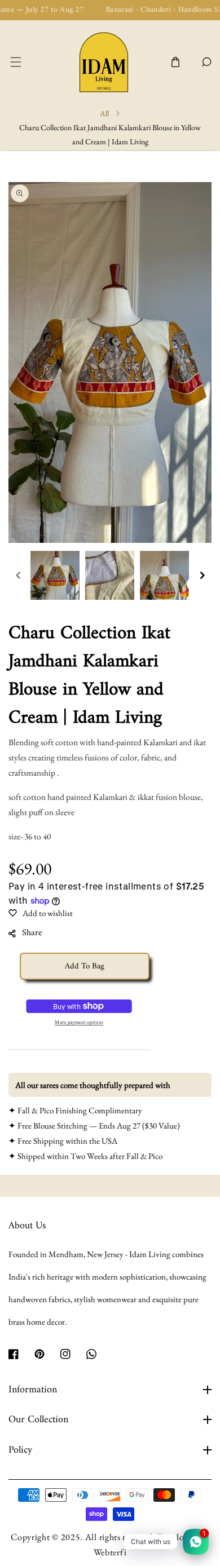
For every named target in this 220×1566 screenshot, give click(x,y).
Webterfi (110, 1552)
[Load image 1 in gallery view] (55, 575)
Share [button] (32, 933)
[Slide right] (202, 575)
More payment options (79, 1022)
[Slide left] (18, 575)
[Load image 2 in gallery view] (109, 575)
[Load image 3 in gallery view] (164, 575)
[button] (14, 62)
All (104, 113)
